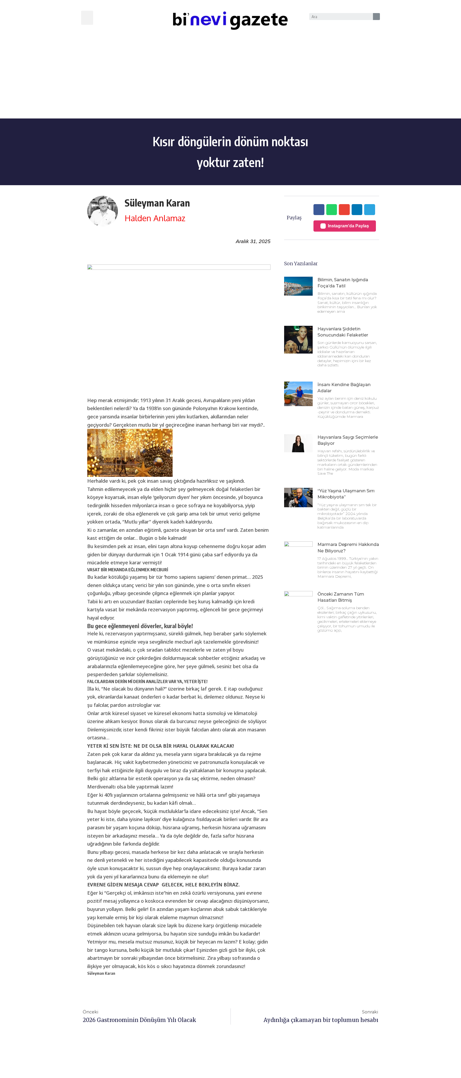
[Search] (376, 16)
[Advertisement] (230, 78)
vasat (98, 650)
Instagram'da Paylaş (348, 226)
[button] (87, 18)
